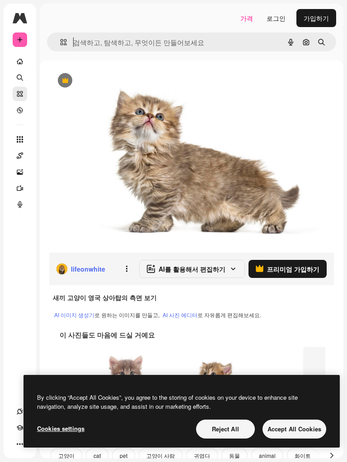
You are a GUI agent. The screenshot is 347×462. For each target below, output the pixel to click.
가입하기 (316, 18)
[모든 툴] (20, 139)
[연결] (20, 411)
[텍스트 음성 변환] (20, 204)
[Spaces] (20, 155)
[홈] (20, 61)
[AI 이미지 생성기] (20, 172)
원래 (101, 81)
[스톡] (20, 94)
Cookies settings (60, 428)
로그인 (276, 18)
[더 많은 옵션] (126, 269)
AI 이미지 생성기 (74, 315)
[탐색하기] (20, 110)
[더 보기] (20, 444)
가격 (246, 18)
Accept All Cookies (294, 429)
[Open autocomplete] (59, 42)
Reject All (225, 429)
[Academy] (20, 427)
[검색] (20, 77)
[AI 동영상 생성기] (20, 188)
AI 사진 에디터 (180, 315)
